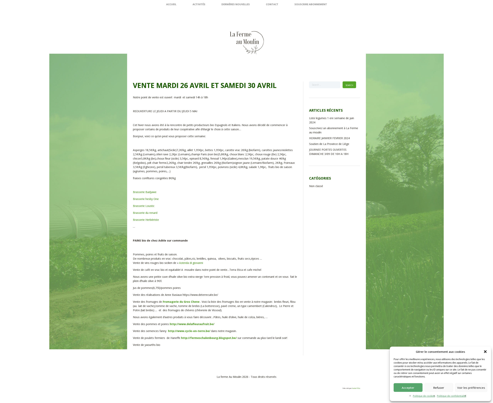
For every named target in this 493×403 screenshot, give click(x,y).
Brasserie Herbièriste (146, 220)
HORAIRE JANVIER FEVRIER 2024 (329, 138)
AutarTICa (356, 388)
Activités (199, 4)
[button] (485, 352)
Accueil (171, 4)
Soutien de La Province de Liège (329, 144)
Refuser (438, 388)
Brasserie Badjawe (144, 192)
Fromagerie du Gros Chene (181, 302)
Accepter (408, 388)
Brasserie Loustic (143, 206)
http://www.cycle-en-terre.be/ (189, 331)
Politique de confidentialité (451, 396)
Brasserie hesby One (146, 199)
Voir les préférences (471, 388)
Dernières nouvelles (235, 4)
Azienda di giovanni (191, 263)
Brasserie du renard (145, 213)
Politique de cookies (424, 396)
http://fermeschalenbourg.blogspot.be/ (209, 338)
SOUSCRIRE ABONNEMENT (310, 4)
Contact (272, 4)
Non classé (316, 186)
